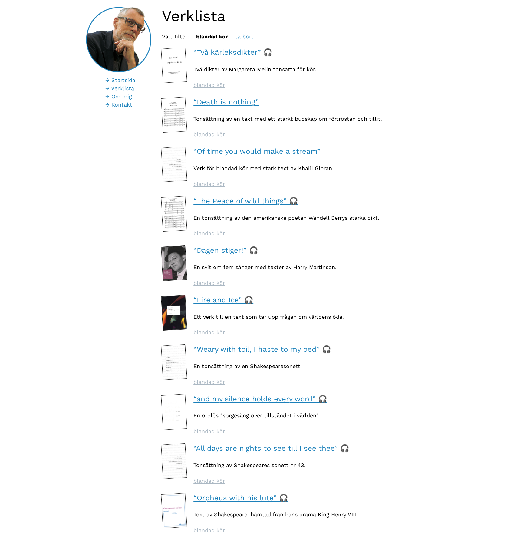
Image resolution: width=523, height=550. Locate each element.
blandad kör (209, 85)
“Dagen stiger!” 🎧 (225, 250)
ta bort (244, 36)
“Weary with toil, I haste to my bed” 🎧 (262, 349)
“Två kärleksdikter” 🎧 (232, 52)
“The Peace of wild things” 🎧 (245, 201)
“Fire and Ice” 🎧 (223, 300)
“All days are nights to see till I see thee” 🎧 (271, 448)
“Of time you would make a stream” (257, 151)
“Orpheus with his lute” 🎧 (240, 498)
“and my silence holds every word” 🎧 (260, 399)
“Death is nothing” (226, 102)
